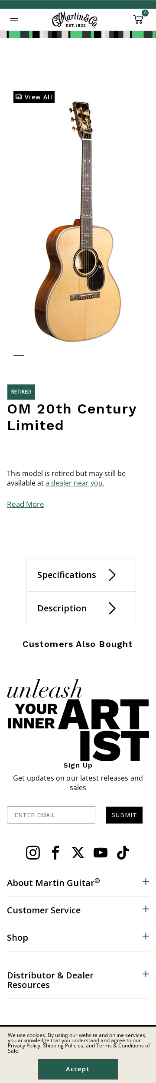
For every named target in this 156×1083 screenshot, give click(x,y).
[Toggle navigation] (14, 19)
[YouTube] (100, 853)
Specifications (66, 575)
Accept (78, 1069)
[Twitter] (78, 853)
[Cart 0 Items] (138, 22)
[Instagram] (33, 853)
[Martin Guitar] (75, 19)
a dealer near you (74, 483)
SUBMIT (124, 814)
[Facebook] (55, 853)
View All (37, 97)
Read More (25, 504)
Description (62, 608)
